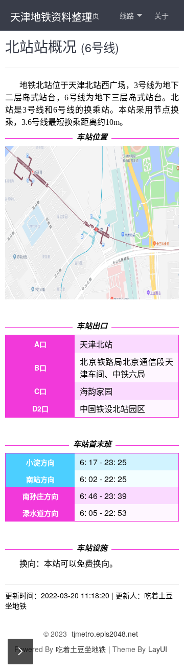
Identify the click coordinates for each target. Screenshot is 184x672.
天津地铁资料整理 (51, 16)
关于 (161, 15)
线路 (127, 15)
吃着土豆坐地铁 (81, 649)
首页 (92, 15)
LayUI (157, 649)
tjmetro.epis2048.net (105, 633)
